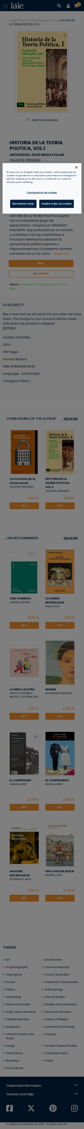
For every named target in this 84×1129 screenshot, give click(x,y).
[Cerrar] (76, 167)
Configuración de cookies (42, 192)
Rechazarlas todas (23, 204)
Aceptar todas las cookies (56, 204)
